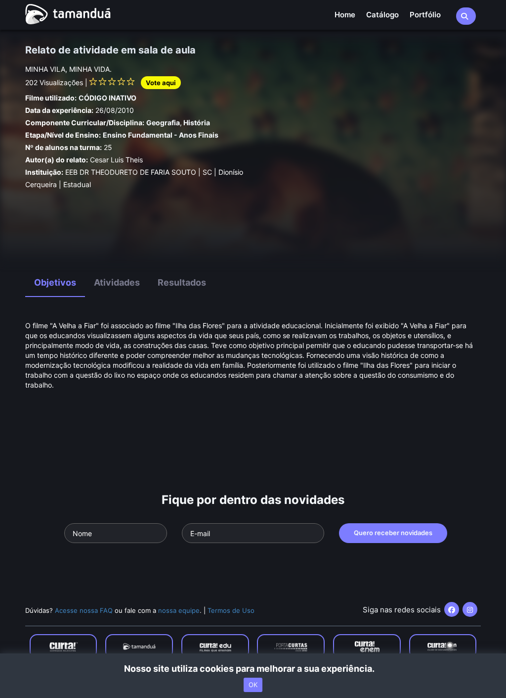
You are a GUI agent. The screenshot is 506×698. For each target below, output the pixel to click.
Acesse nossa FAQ (84, 610)
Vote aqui (161, 83)
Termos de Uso (231, 610)
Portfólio (425, 14)
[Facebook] (451, 609)
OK (253, 685)
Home (345, 14)
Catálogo (382, 14)
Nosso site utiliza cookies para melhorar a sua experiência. (253, 668)
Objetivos (55, 282)
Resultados (182, 282)
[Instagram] (470, 609)
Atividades (117, 282)
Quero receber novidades (393, 533)
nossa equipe (179, 610)
